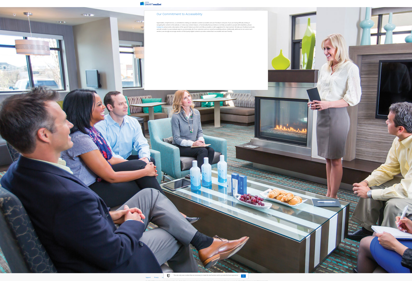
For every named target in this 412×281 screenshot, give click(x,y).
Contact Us (160, 27)
